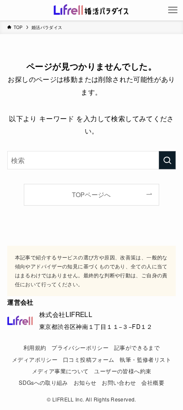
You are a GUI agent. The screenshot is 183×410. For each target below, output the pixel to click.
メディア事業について (60, 371)
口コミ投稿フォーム (88, 359)
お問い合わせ (119, 382)
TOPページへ (91, 194)
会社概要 (152, 382)
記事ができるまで (137, 347)
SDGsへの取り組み (43, 382)
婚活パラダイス (47, 27)
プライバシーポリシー (80, 347)
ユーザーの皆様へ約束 (122, 371)
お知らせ (85, 382)
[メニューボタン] (173, 10)
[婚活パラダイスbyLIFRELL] (91, 10)
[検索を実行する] (167, 160)
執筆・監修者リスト (145, 359)
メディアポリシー (34, 359)
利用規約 (34, 347)
